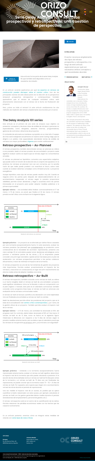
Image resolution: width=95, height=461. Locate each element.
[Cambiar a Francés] (85, 14)
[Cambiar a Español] (85, 11)
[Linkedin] (66, 142)
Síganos (30, 141)
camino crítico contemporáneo (35, 303)
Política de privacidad (85, 457)
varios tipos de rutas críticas (22, 418)
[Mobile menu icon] (90, 11)
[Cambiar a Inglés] (85, 9)
